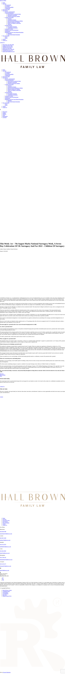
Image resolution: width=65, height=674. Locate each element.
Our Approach (8, 5)
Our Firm (4, 3)
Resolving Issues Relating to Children (15, 21)
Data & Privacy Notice (7, 590)
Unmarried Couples (9, 29)
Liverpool (4, 117)
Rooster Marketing (7, 672)
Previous (1, 373)
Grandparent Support (12, 19)
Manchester (5, 111)
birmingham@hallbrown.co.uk (6, 559)
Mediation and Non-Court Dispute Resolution (14, 32)
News (6, 36)
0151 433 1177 (8, 50)
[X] (3, 580)
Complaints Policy (6, 591)
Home (4, 2)
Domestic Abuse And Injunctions (11, 30)
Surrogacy (10, 18)
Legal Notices (5, 592)
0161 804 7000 (8, 44)
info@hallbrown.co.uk (8, 51)
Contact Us (5, 40)
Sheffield (4, 114)
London (4, 112)
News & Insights (6, 35)
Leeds (4, 115)
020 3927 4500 (7, 45)
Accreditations (5, 593)
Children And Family (9, 17)
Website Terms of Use (7, 596)
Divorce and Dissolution (10, 11)
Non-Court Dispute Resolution (14, 34)
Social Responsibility (9, 7)
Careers (4, 39)
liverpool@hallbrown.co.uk (5, 566)
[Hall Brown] (32, 506)
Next (1, 376)
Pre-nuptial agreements (12, 26)
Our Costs (5, 594)
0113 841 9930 (7, 48)
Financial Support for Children (14, 16)
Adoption (9, 24)
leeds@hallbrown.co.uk (5, 553)
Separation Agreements (12, 15)
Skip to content (3, 0)
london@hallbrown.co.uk (5, 540)
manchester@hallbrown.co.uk (6, 533)
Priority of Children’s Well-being (14, 23)
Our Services (5, 10)
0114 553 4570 (8, 47)
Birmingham (5, 116)
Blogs (6, 38)
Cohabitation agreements (13, 27)
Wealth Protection (8, 25)
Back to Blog (2, 375)
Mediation (10, 33)
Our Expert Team (6, 9)
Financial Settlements (9, 13)
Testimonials (7, 8)
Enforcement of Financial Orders (14, 14)
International (7, 31)
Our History (7, 6)
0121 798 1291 (8, 49)
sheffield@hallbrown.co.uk (5, 546)
